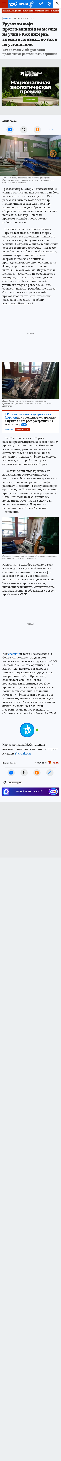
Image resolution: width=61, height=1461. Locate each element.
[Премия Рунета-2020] (31, 4)
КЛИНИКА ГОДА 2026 (12, 11)
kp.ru (56, 762)
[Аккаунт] (57, 4)
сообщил (14, 654)
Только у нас (42, 11)
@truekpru (23, 753)
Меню (4, 4)
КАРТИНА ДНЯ (15, 783)
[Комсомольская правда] (18, 3)
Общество (7, 18)
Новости (28, 11)
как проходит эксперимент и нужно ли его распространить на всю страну (30, 419)
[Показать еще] (51, 129)
